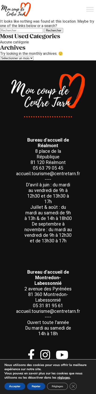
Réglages (57, 386)
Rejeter (36, 386)
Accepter (15, 386)
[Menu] (90, 9)
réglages (63, 378)
